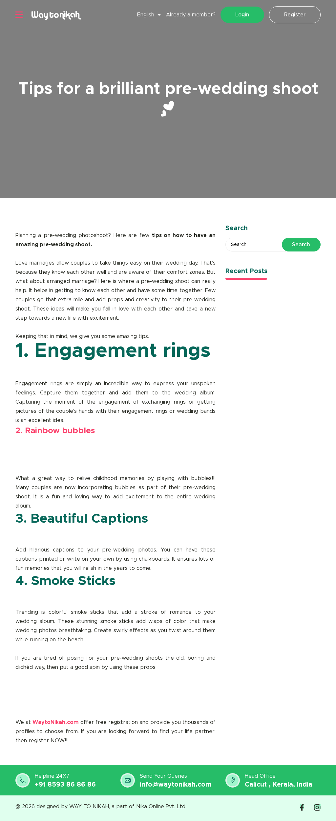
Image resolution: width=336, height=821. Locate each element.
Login (242, 14)
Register (294, 14)
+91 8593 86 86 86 (65, 784)
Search (301, 244)
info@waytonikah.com (176, 784)
